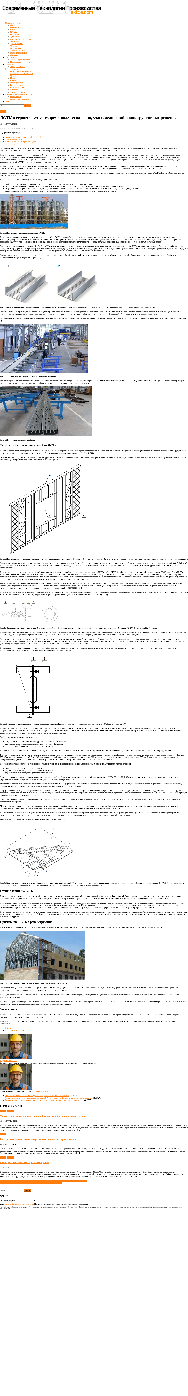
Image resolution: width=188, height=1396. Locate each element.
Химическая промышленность (18, 94)
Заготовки (14, 41)
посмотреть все (42, 1091)
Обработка (15, 32)
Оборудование (16, 48)
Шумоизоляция (17, 87)
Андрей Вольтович (8, 1061)
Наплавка (14, 27)
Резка (12, 30)
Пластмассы (15, 97)
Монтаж (10, 1111)
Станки (13, 46)
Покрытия (14, 34)
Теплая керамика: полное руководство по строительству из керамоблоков (37, 1095)
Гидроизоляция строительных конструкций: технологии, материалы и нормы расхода (42, 1100)
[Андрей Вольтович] (16, 1058)
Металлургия (11, 57)
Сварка (13, 25)
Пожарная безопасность (20, 71)
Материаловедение (18, 53)
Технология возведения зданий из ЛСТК (23, 137)
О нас (7, 101)
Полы (12, 78)
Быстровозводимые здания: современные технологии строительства (38, 1139)
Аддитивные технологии (21, 50)
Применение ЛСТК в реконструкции (21, 142)
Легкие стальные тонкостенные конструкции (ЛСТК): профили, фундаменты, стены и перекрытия (48, 1098)
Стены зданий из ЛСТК (15, 139)
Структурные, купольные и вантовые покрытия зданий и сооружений (31, 1183)
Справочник (15, 55)
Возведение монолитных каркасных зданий (24, 1162)
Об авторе (9, 1028)
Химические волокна (19, 99)
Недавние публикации (15, 1030)
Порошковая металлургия (21, 62)
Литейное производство (20, 39)
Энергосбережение (18, 92)
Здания (3, 111)
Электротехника (17, 67)
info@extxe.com (12, 1204)
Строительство (11, 69)
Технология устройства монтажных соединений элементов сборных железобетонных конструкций (43, 1181)
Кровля (13, 80)
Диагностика (16, 37)
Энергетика (10, 64)
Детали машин (16, 44)
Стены (13, 76)
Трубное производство (20, 60)
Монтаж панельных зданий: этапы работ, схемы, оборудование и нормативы (43, 1116)
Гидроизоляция (17, 85)
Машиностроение (13, 23)
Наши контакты (27, 1204)
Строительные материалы (21, 73)
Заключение (10, 144)
